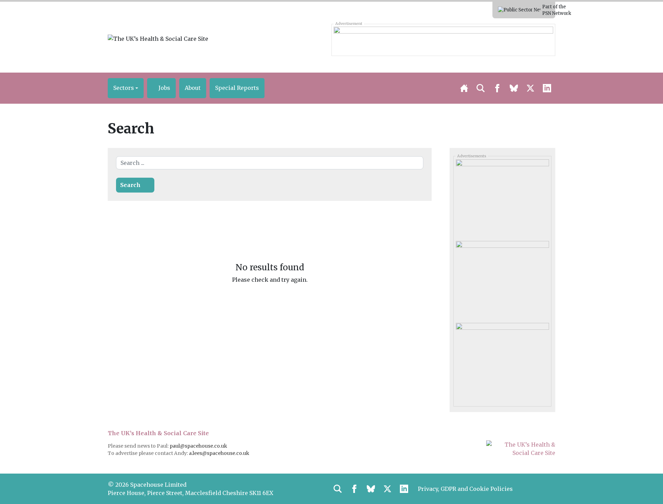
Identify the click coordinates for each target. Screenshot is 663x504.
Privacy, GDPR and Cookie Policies (465, 488)
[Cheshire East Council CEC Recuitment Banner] (443, 39)
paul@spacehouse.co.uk (199, 446)
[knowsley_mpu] (502, 279)
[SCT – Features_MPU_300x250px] (502, 197)
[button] (126, 88)
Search (130, 184)
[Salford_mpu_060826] (502, 360)
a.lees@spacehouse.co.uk (219, 453)
